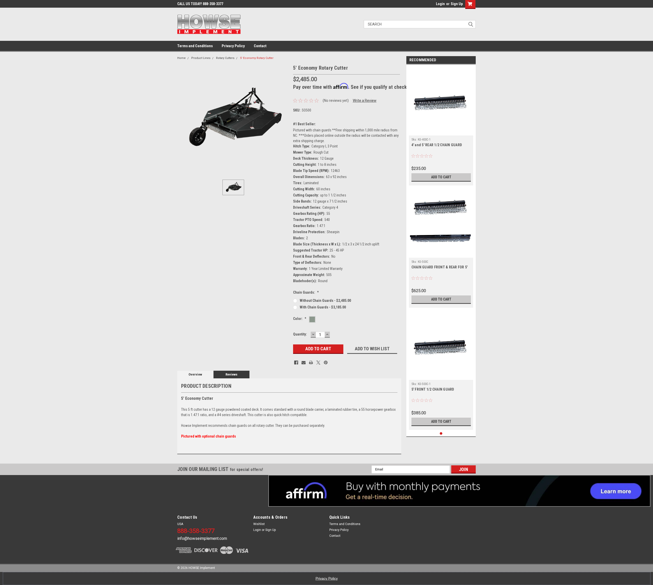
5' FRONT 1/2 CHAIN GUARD (432, 389)
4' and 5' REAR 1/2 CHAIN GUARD (436, 145)
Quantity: (300, 334)
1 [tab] (441, 433)
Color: (299, 319)
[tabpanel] (441, 126)
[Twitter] (318, 362)
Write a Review (364, 100)
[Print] (311, 362)
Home (181, 58)
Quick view (441, 132)
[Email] (304, 362)
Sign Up (457, 4)
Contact (260, 46)
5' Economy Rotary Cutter (256, 58)
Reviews (231, 374)
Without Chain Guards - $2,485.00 (325, 300)
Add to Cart (441, 177)
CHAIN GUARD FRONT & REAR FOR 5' (439, 267)
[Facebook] (296, 362)
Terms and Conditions (195, 46)
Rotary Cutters (225, 58)
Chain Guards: (306, 292)
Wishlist (259, 524)
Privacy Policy (233, 46)
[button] (459, 491)
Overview (195, 374)
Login (440, 4)
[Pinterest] (326, 362)
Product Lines (200, 58)
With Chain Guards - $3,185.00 (323, 307)
